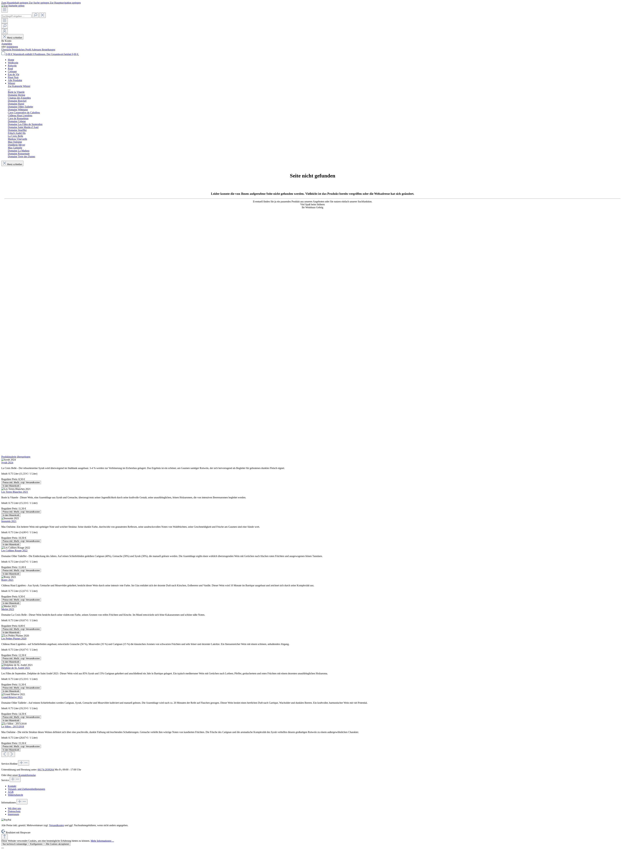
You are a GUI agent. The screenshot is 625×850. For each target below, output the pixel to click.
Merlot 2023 (7, 609)
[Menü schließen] (9, 89)
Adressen (37, 49)
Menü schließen (14, 38)
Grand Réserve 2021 (12, 697)
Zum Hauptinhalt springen (15, 2)
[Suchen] (35, 15)
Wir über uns (14, 808)
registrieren (12, 46)
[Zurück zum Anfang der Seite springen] (4, 836)
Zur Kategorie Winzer (19, 86)
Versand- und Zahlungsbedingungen (26, 789)
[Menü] (4, 10)
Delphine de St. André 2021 (15, 668)
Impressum (13, 814)
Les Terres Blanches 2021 (14, 492)
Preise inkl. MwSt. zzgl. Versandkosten (21, 482)
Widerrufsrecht (15, 794)
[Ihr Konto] (4, 31)
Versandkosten (56, 825)
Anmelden (6, 43)
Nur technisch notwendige (15, 844)
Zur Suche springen (39, 2)
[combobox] (16, 16)
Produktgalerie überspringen (15, 456)
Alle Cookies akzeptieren (57, 844)
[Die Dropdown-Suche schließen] (42, 15)
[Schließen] (2, 848)
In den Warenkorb (11, 486)
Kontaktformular (27, 775)
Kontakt (12, 786)
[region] (312, 606)
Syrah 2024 (7, 462)
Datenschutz (14, 811)
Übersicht (6, 49)
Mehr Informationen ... (102, 840)
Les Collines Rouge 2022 (14, 550)
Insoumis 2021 (8, 521)
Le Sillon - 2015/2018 (12, 726)
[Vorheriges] (4, 754)
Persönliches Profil (22, 49)
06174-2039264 (46, 769)
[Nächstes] (11, 754)
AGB (11, 792)
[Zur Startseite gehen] (12, 5)
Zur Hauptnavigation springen (65, 2)
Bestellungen (48, 49)
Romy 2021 (7, 580)
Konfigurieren (36, 844)
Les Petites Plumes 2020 (13, 638)
